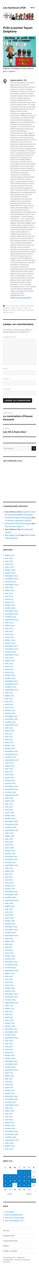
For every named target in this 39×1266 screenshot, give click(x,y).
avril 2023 (9, 669)
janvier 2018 (10, 853)
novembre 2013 (11, 997)
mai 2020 (9, 772)
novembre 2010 (11, 1099)
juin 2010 (9, 1114)
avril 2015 (9, 950)
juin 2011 (8, 1079)
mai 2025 (9, 596)
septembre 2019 (11, 795)
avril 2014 (9, 982)
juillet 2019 (9, 801)
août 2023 (9, 658)
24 (29, 1185)
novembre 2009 (11, 1134)
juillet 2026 (10, 555)
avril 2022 (9, 704)
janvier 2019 (10, 818)
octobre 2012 (10, 1035)
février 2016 (10, 921)
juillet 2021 (9, 731)
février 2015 (10, 956)
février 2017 (10, 886)
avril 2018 (9, 845)
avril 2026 (9, 564)
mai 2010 (8, 1117)
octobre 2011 (10, 1067)
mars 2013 (9, 1020)
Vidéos (6, 1246)
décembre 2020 (11, 751)
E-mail (6, 379)
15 (19, 1181)
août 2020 (9, 763)
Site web (7, 389)
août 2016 (9, 903)
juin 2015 (9, 944)
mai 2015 (8, 947)
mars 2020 (9, 777)
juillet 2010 (9, 1111)
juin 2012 (9, 1044)
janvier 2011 (10, 1093)
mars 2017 (9, 883)
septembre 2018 (11, 830)
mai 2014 (8, 979)
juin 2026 (9, 558)
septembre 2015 (11, 935)
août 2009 (9, 1143)
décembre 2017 (11, 856)
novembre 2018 (11, 824)
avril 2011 (9, 1084)
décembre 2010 (11, 1096)
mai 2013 (8, 1014)
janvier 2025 (10, 608)
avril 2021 (9, 739)
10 (29, 1176)
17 (29, 1181)
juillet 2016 (9, 906)
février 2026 (10, 570)
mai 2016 (9, 912)
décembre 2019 (11, 786)
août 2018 (9, 833)
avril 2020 (9, 775)
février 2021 (10, 745)
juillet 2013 (9, 1008)
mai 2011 (8, 1082)
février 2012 (10, 1055)
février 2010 (10, 1125)
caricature (19, 308)
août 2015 (9, 938)
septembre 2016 (11, 900)
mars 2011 (9, 1087)
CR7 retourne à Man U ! (14, 526)
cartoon (25, 308)
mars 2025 (9, 602)
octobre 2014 (10, 968)
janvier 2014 (10, 991)
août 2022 (9, 693)
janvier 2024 (10, 643)
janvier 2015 (10, 959)
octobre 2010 (10, 1102)
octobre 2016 (10, 897)
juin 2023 (9, 663)
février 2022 (10, 710)
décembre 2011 (11, 1061)
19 (5, 1185)
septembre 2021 (11, 725)
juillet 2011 (9, 1076)
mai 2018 (8, 842)
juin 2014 (9, 976)
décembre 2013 (11, 994)
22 (20, 1185)
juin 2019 (9, 804)
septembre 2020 (12, 760)
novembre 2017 (11, 859)
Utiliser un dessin (10, 1251)
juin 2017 (8, 874)
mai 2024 (9, 631)
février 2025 (10, 605)
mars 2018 (9, 848)
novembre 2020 (11, 754)
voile (12, 312)
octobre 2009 (10, 1137)
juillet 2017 (9, 871)
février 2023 (10, 675)
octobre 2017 (10, 862)
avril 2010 (9, 1120)
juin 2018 (9, 839)
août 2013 (9, 1006)
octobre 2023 (10, 652)
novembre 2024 (11, 614)
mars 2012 (9, 1052)
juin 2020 (9, 769)
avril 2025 (9, 599)
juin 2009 (9, 1149)
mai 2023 (9, 666)
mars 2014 (9, 985)
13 (10, 1181)
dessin (19, 310)
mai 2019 (9, 807)
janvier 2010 (10, 1128)
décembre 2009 (11, 1131)
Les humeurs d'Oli (14, 7)
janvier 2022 (10, 713)
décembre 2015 (11, 927)
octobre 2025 (10, 582)
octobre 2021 (10, 722)
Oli (7, 306)
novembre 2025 (11, 579)
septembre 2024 (12, 620)
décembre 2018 (11, 821)
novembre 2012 (11, 1032)
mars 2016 (9, 918)
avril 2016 (9, 915)
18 (34, 1181)
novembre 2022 (11, 684)
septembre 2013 (11, 1003)
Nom (5, 369)
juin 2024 (9, 628)
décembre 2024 (11, 611)
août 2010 (9, 1108)
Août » (29, 1194)
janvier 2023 (10, 678)
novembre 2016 (11, 894)
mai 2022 (9, 701)
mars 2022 (9, 707)
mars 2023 (9, 672)
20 (10, 1185)
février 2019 (10, 815)
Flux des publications (14, 1215)
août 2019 (9, 798)
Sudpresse (6, 308)
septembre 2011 (11, 1070)
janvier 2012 (10, 1058)
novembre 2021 (11, 719)
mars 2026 (9, 567)
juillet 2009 (10, 1146)
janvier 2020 (10, 783)
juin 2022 (9, 699)
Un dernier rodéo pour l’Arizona (18, 520)
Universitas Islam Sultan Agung (18, 518)
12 (5, 1181)
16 (24, 1181)
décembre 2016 (11, 892)
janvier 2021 (10, 748)
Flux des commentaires (14, 1218)
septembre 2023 (11, 655)
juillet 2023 (9, 661)
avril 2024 (9, 634)
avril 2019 (9, 810)
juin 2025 (9, 593)
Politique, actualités (26, 306)
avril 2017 (9, 880)
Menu (32, 7)
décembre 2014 (11, 962)
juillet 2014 (9, 973)
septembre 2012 (11, 1038)
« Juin (9, 1194)
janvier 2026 (10, 573)
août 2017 (9, 868)
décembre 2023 (11, 646)
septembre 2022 (12, 690)
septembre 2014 (11, 970)
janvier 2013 (10, 1026)
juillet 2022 (9, 696)
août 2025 (9, 587)
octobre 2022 (10, 687)
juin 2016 (9, 909)
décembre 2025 (11, 576)
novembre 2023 (11, 649)
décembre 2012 (11, 1029)
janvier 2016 (10, 924)
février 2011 (9, 1090)
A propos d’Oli (8, 1236)
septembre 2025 (12, 585)
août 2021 (9, 728)
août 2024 (9, 623)
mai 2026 (9, 561)
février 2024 (10, 640)
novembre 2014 (11, 965)
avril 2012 (9, 1049)
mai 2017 (8, 877)
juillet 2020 (9, 766)
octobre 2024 (10, 617)
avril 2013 (9, 1017)
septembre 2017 (11, 865)
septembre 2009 (12, 1140)
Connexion (9, 1212)
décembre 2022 (11, 681)
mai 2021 (8, 737)
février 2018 (10, 851)
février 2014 (10, 988)
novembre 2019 (11, 789)
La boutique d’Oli (10, 1241)
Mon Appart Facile (12, 535)
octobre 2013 (10, 1000)
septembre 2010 (11, 1105)
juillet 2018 (9, 836)
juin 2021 (9, 734)
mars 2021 (9, 742)
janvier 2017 (10, 889)
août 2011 (9, 1073)
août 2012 (9, 1041)
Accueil (6, 1231)
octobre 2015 (10, 932)
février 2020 (10, 780)
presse (31, 310)
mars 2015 (9, 953)
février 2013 (10, 1023)
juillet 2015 (9, 941)
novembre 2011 (11, 1064)
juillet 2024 (9, 625)
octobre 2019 (10, 792)
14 (15, 1181)
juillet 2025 (9, 590)
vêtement (6, 312)
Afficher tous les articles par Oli (20, 298)
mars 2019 (9, 813)
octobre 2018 (10, 827)
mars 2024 (9, 637)
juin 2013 (8, 1011)
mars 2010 (9, 1122)
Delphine (13, 310)
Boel (13, 308)
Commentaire (9, 337)
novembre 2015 (11, 930)
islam (24, 310)
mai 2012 (8, 1046)
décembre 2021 (11, 716)
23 (24, 1185)
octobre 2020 (10, 757)
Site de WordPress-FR (14, 1221)
